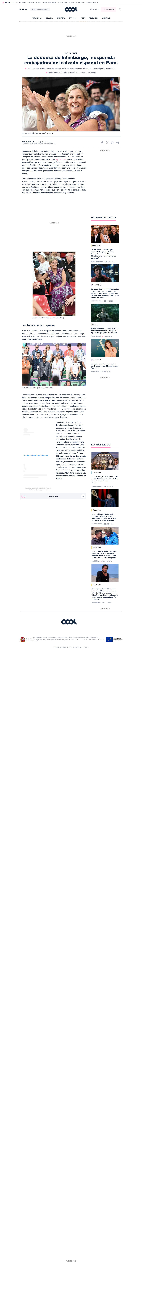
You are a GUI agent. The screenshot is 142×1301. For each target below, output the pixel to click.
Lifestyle (106, 18)
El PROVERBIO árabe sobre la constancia (71, 2)
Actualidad (37, 18)
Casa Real (61, 18)
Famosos (73, 18)
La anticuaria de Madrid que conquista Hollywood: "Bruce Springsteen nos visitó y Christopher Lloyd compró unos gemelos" (103, 254)
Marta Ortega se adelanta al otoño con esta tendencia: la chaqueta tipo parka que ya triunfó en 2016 (105, 331)
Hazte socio (110, 9)
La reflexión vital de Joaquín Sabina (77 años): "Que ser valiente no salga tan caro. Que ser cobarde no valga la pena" (103, 517)
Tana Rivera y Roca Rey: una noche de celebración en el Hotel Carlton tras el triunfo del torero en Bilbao (104, 480)
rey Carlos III (61, 159)
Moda (83, 18)
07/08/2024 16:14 (27, 144)
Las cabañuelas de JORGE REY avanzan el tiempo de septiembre (36, 2)
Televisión (93, 18)
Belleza (49, 18)
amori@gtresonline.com (44, 142)
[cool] (71, 9)
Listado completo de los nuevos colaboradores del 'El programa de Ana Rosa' (104, 366)
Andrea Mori (28, 142)
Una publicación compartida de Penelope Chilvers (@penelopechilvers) (38, 489)
